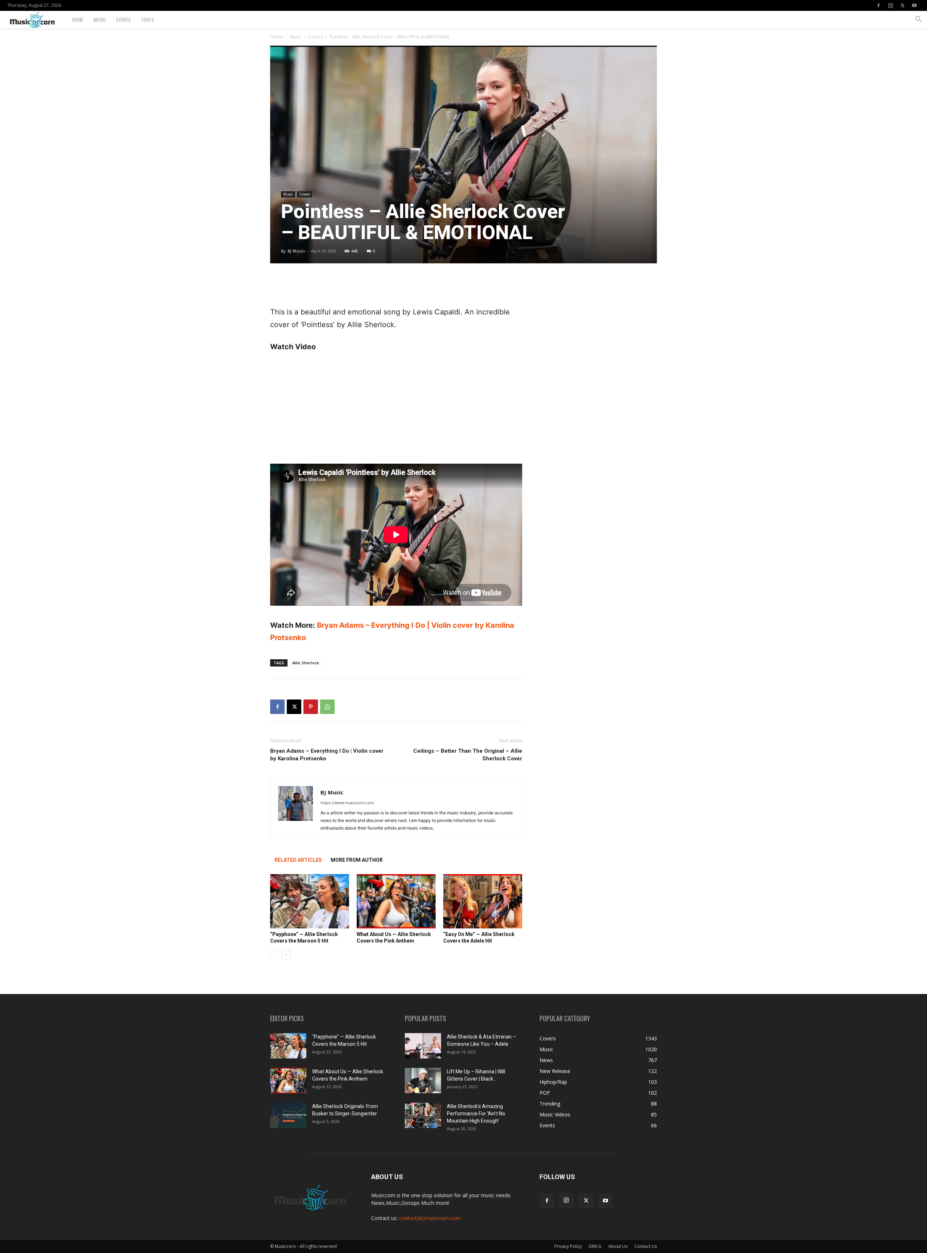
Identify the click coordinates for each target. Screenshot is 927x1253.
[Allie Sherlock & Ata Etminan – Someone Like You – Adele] (423, 1045)
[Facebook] (878, 5)
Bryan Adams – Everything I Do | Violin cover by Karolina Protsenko (326, 755)
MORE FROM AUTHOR (357, 860)
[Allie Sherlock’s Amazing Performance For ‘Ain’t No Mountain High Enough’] (423, 1115)
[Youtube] (914, 5)
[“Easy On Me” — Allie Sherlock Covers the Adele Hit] (482, 901)
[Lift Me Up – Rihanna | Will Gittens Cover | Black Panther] (423, 1080)
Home (77, 19)
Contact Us (645, 1246)
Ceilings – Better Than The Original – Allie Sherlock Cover (467, 755)
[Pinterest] (310, 706)
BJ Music (296, 251)
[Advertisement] (396, 287)
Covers (315, 37)
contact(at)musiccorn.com (430, 1218)
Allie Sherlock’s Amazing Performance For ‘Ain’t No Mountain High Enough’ (476, 1113)
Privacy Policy (568, 1246)
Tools (147, 19)
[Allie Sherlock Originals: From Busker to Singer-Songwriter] (288, 1115)
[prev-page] (274, 954)
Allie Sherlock (305, 662)
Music (99, 19)
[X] (902, 5)
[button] (918, 20)
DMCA (595, 1246)
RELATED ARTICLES (298, 860)
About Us (618, 1246)
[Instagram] (890, 5)
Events (123, 19)
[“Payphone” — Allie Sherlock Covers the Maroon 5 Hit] (309, 901)
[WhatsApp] (327, 706)
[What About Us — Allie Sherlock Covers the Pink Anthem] (396, 901)
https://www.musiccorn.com (347, 802)
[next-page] (286, 954)
